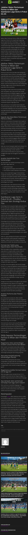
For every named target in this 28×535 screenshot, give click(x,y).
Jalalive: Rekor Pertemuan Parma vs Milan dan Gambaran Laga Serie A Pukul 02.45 (13, 430)
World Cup (4, 16)
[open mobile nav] (1, 2)
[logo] (14, 2)
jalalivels (3, 447)
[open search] (26, 2)
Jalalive (8, 396)
